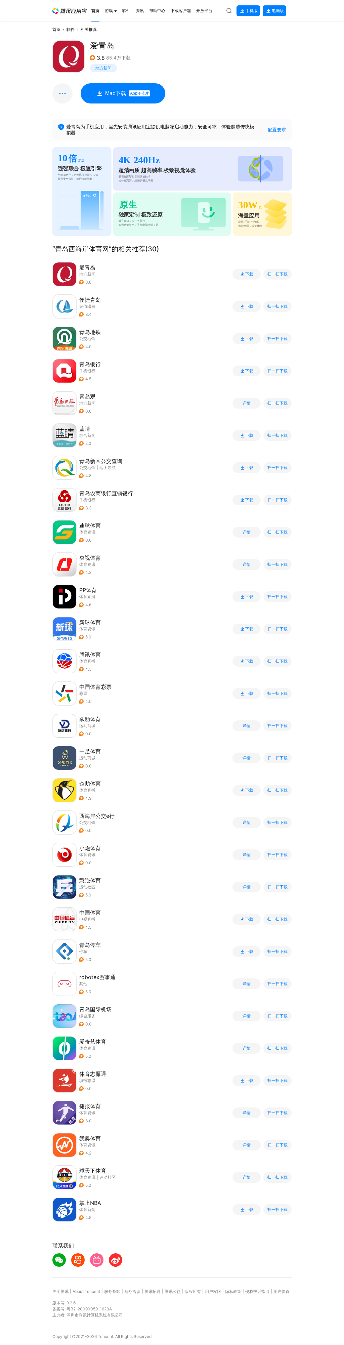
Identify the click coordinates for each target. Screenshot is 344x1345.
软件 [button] (71, 29)
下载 (249, 274)
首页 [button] (56, 29)
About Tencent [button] (86, 1291)
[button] (69, 11)
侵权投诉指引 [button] (257, 1291)
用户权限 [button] (213, 1291)
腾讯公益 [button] (173, 1291)
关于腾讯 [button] (60, 1291)
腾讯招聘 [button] (152, 1291)
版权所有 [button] (193, 1291)
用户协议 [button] (281, 1291)
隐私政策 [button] (233, 1291)
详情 (247, 403)
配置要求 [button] (276, 129)
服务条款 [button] (112, 1291)
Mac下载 (127, 93)
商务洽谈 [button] (132, 1291)
